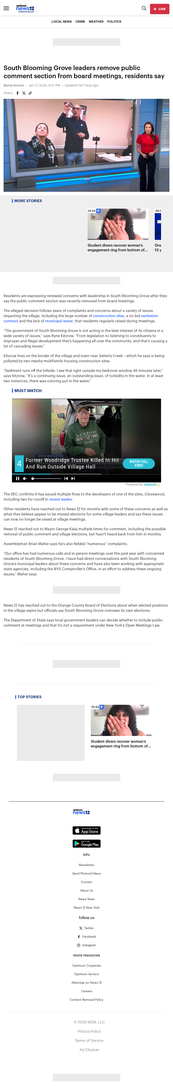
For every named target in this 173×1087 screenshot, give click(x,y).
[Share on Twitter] (24, 93)
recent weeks (60, 499)
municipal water (59, 321)
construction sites (108, 316)
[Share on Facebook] (17, 93)
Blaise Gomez (14, 85)
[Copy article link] (30, 93)
